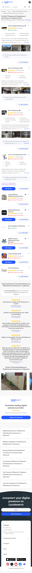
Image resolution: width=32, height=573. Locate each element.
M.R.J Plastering (16, 362)
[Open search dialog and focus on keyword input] (2, 7)
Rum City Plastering (16, 317)
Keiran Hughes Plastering (16, 306)
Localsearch (3, 11)
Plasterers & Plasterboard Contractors (19, 11)
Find (9, 11)
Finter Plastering (16, 331)
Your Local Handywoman (16, 342)
